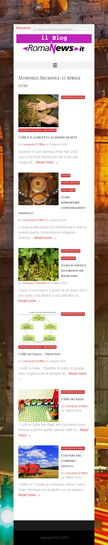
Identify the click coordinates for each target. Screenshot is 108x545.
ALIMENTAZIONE (71, 251)
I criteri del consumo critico (71, 460)
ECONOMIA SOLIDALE (73, 97)
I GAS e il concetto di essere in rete (47, 137)
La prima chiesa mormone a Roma (58, 28)
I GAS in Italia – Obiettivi (39, 354)
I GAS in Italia (72, 399)
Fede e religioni (68, 190)
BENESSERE (68, 258)
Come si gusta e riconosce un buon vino (73, 270)
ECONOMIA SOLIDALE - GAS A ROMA (37, 130)
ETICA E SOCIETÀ (70, 183)
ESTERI (66, 175)
